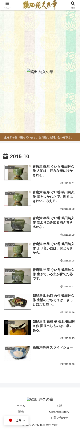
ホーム (21, 405)
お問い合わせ (59, 417)
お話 (59, 405)
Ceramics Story (59, 411)
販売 (21, 411)
